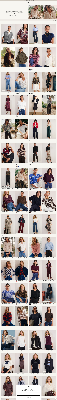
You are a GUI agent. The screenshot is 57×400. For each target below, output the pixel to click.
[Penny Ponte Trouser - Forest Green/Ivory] (49, 129)
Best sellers (14, 15)
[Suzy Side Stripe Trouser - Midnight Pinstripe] (35, 129)
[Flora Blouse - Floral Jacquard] (8, 247)
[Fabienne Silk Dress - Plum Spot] (8, 105)
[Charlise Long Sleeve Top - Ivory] (49, 57)
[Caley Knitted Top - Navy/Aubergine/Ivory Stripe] (8, 153)
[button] (49, 3)
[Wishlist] (52, 3)
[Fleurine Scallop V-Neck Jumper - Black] (35, 293)
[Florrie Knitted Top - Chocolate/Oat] (49, 316)
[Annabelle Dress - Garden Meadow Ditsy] (49, 82)
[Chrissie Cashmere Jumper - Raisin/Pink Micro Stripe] (35, 57)
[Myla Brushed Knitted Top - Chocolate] (21, 201)
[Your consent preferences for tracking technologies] (55, 398)
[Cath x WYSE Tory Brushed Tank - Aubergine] (49, 340)
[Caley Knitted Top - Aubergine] (35, 270)
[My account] (53, 3)
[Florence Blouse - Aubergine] (8, 201)
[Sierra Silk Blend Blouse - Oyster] (21, 178)
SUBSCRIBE (28, 395)
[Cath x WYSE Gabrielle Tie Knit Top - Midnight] (35, 363)
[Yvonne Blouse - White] (21, 129)
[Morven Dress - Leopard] (49, 224)
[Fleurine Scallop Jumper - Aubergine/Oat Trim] (49, 178)
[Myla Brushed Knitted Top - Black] (35, 201)
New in (10, 15)
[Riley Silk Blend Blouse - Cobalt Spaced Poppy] (35, 178)
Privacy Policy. (30, 398)
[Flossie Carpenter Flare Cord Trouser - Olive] (49, 105)
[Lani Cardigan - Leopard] (35, 82)
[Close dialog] (40, 385)
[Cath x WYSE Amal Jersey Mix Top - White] (21, 340)
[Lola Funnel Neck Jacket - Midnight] (21, 270)
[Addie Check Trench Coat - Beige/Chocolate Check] (8, 224)
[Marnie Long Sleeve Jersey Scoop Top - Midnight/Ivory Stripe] (8, 270)
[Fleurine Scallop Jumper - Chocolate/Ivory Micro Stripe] (49, 201)
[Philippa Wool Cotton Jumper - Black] (35, 316)
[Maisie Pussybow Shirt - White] (8, 340)
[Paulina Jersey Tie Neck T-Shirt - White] (21, 105)
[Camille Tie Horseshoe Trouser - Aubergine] (49, 270)
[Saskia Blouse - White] (21, 82)
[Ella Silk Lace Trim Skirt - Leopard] (49, 153)
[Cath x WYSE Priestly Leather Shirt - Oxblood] (8, 386)
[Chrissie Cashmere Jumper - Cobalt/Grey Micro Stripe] (8, 293)
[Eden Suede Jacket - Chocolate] (8, 57)
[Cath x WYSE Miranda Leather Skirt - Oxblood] (21, 363)
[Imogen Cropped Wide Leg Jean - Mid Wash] (35, 224)
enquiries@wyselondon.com (31, 0)
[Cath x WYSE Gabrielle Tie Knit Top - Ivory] (8, 363)
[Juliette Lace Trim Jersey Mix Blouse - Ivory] (21, 247)
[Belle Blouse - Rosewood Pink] (35, 247)
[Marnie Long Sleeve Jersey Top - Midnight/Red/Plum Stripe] (8, 316)
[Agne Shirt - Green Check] (8, 129)
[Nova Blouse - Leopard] (21, 293)
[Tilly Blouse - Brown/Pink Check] (21, 316)
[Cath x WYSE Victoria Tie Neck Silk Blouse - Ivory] (49, 386)
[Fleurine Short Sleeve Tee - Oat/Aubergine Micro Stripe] (21, 153)
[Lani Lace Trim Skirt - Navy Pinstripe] (35, 105)
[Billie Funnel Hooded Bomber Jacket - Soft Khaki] (21, 57)
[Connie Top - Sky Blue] (49, 247)
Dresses (18, 15)
